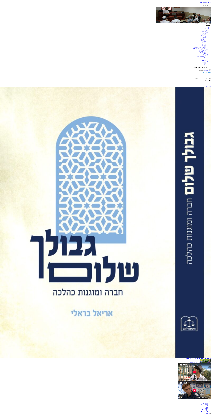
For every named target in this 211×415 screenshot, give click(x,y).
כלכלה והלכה (202, 39)
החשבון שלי (204, 64)
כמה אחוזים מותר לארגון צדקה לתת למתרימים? (203, 82)
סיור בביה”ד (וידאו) (203, 52)
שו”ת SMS (204, 41)
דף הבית (207, 30)
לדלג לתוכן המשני (208, 28)
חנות (207, 61)
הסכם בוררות (204, 34)
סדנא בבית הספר (203, 53)
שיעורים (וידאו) (203, 37)
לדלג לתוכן (209, 27)
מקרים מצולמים (203, 44)
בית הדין (207, 32)
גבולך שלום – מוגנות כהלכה (201, 56)
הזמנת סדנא (204, 60)
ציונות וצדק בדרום (205, 409)
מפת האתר (204, 31)
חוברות (205, 57)
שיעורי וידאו (204, 45)
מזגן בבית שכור (208, 83)
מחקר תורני (204, 42)
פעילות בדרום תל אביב (204, 404)
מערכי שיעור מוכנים (202, 50)
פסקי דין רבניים (203, 35)
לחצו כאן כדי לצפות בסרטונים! (195, 362)
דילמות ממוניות (201, 38)
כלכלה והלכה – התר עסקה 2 (206, 72)
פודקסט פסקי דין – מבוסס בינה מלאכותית (199, 48)
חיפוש (210, 23)
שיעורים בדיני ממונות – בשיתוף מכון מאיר (199, 47)
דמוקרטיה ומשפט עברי (202, 51)
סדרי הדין (204, 33)
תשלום (205, 63)
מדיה (207, 43)
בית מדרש (206, 36)
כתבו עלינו (204, 58)
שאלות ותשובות (203, 40)
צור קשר (207, 59)
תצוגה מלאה (208, 70)
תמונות (205, 46)
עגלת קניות (204, 62)
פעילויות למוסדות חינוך (204, 49)
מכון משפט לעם (205, 2)
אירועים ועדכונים (205, 54)
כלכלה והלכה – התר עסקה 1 (206, 73)
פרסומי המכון (206, 55)
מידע (205, 70)
